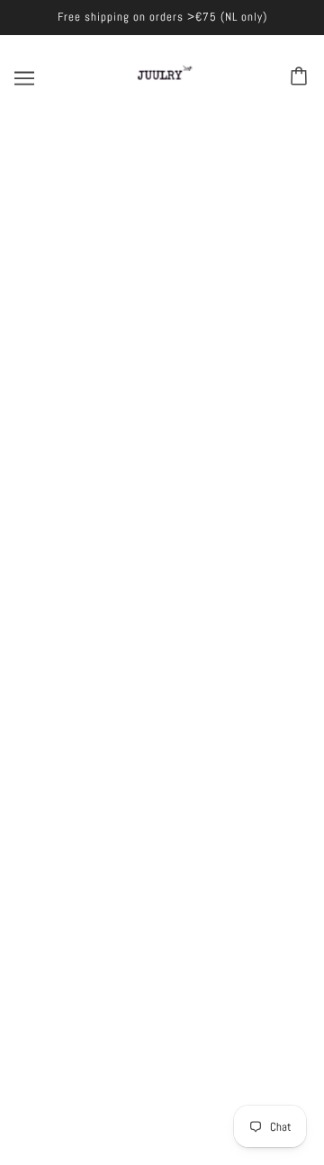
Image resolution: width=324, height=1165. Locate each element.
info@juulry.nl (179, 718)
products (183, 356)
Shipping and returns (162, 578)
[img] (162, 625)
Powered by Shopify (162, 1125)
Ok (266, 930)
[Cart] (301, 77)
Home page (172, 336)
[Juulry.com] (162, 92)
